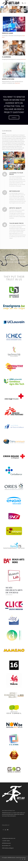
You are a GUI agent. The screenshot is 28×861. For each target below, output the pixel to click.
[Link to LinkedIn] (5, 830)
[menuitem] (21, 3)
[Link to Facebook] (3, 830)
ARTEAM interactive (11, 857)
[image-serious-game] (14, 24)
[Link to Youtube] (8, 830)
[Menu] (25, 3)
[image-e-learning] (14, 47)
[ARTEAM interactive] (11, 3)
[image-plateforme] (14, 70)
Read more (23, 59)
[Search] (21, 3)
